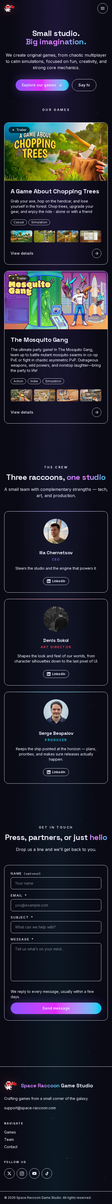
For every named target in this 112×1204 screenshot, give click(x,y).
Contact (10, 1147)
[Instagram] (22, 1173)
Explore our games (39, 85)
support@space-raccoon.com (30, 1108)
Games (10, 1132)
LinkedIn (58, 581)
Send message (56, 1008)
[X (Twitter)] (9, 1173)
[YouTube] (34, 1173)
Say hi (84, 85)
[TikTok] (47, 1173)
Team (9, 1139)
